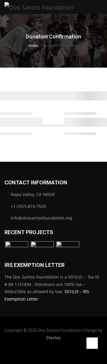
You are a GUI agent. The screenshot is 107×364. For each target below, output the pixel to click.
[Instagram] (49, 351)
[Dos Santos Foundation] (38, 7)
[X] (58, 351)
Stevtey (53, 337)
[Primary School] (16, 250)
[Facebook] (39, 351)
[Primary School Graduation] (42, 250)
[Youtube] (67, 351)
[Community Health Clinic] (67, 250)
